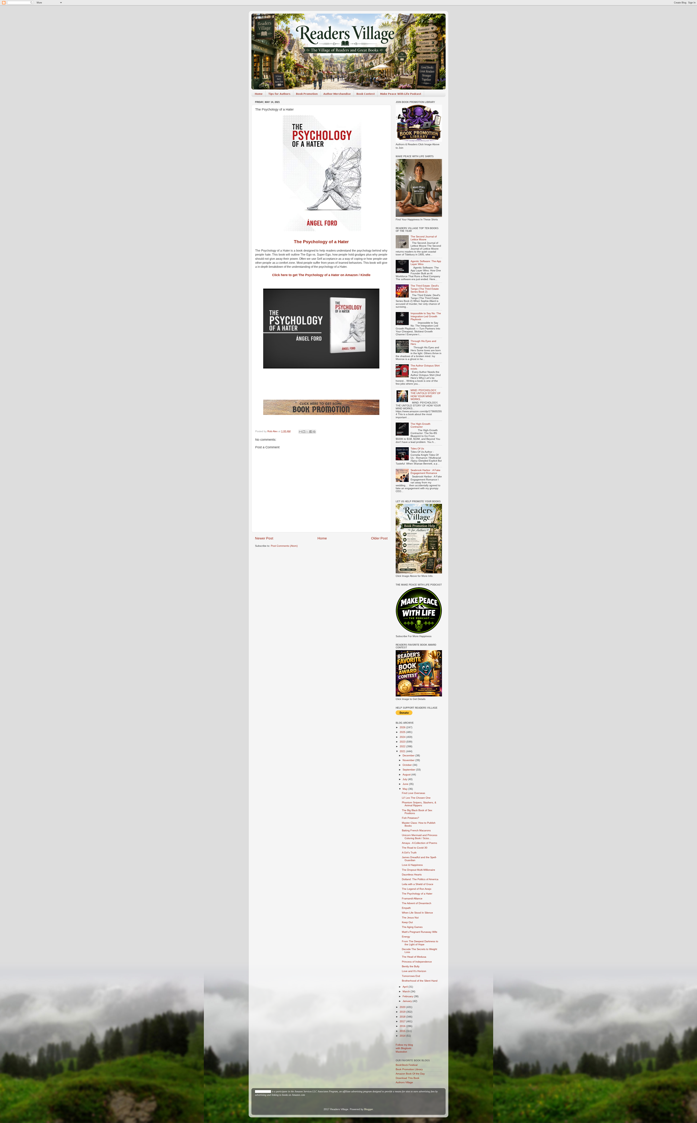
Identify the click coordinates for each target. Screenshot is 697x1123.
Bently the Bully (410, 966)
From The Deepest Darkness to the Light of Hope (420, 943)
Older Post (379, 538)
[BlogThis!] (304, 431)
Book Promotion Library (409, 1069)
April (405, 986)
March (407, 991)
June (406, 784)
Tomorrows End (411, 976)
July (405, 779)
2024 (403, 737)
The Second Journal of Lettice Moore (424, 238)
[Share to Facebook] (311, 431)
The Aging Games (412, 927)
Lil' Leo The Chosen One (416, 797)
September (409, 769)
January (408, 1001)
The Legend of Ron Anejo (416, 889)
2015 (403, 1031)
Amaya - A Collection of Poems (419, 843)
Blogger (368, 1109)
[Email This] (300, 431)
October (408, 765)
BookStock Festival (406, 1065)
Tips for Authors (279, 93)
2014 (403, 1035)
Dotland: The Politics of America (420, 879)
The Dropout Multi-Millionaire (418, 870)
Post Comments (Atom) (284, 546)
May (405, 789)
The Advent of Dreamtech (416, 903)
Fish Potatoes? (410, 818)
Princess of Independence (417, 961)
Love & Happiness (412, 865)
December (409, 755)
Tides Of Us (417, 448)
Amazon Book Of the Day (410, 1073)
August (407, 774)
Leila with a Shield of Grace (417, 884)
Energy (406, 936)
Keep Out (407, 922)
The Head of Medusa (414, 956)
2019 (403, 1011)
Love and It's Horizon (414, 971)
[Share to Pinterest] (314, 431)
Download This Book (407, 1078)
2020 (403, 1007)
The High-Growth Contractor (420, 425)
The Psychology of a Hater (321, 241)
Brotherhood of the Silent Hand (419, 980)
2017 (403, 1021)
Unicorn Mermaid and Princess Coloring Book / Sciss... (419, 836)
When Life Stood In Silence (417, 912)
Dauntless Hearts (412, 874)
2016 (403, 1026)
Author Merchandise (337, 93)
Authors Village (404, 1082)
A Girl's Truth (409, 852)
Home (259, 93)
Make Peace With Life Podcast (400, 93)
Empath (406, 908)
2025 (403, 732)
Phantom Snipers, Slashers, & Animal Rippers (419, 804)
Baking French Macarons (416, 830)
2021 (403, 751)
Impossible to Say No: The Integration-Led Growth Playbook (426, 316)
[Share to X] (307, 431)
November (409, 760)
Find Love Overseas (413, 793)
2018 (403, 1016)
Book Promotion (307, 93)
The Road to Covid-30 (414, 847)
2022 (403, 746)
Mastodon (401, 1051)
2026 (403, 727)
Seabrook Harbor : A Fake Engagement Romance (425, 471)
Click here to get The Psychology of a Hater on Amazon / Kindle (321, 275)
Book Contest (365, 93)
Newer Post (264, 538)
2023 (403, 741)
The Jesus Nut (410, 917)
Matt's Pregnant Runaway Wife (419, 932)
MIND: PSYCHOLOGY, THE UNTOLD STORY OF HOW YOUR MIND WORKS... (426, 395)
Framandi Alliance (412, 898)
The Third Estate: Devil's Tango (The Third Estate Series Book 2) (425, 288)
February (408, 996)
